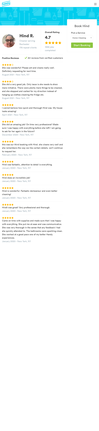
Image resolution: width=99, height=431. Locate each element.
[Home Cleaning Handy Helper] (82, 37)
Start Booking (82, 45)
